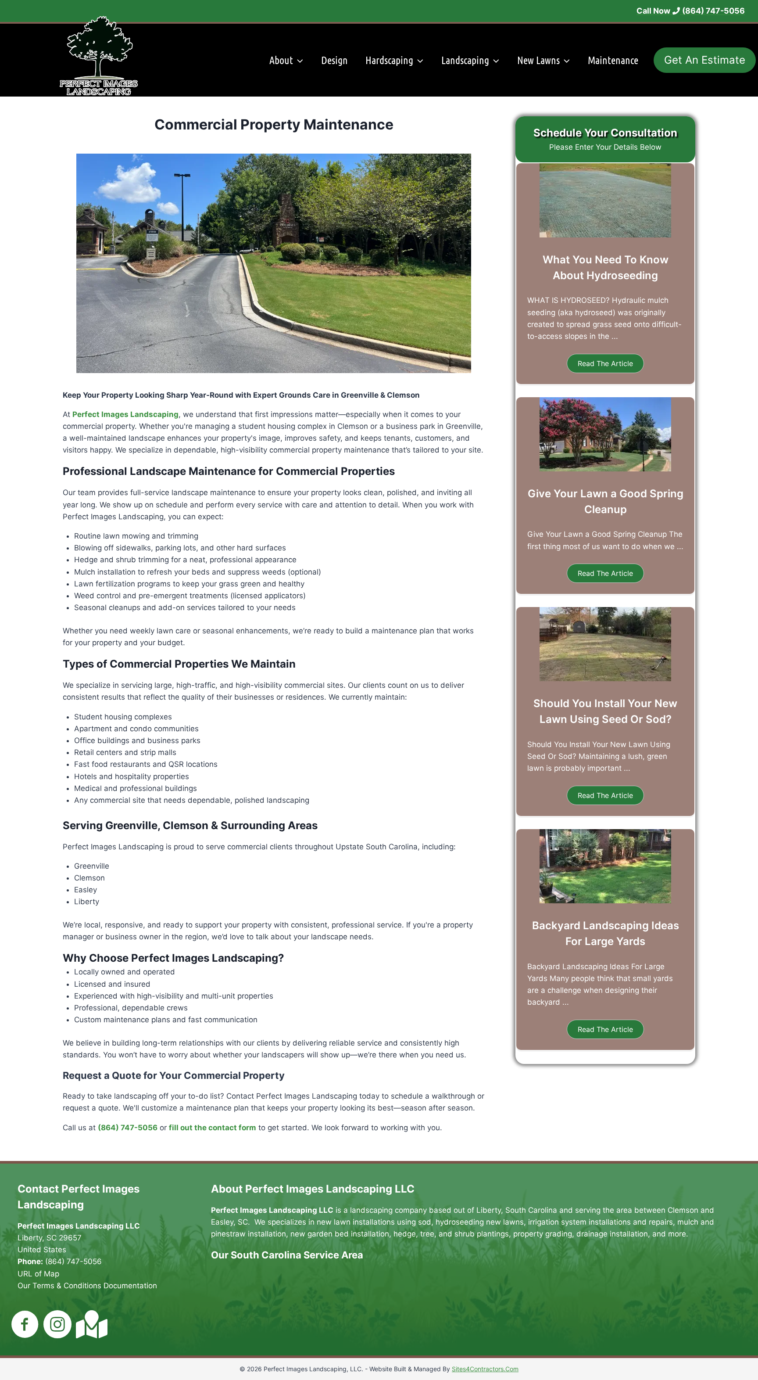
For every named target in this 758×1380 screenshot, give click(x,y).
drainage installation (612, 1233)
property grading (542, 1233)
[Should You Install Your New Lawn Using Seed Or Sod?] (605, 678)
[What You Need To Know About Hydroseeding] (605, 234)
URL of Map (38, 1273)
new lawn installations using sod (374, 1222)
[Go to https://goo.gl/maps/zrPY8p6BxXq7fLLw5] (90, 1324)
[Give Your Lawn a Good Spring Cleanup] (605, 468)
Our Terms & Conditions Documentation (87, 1285)
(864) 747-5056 (73, 1261)
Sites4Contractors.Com (485, 1369)
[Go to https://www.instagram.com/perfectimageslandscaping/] (57, 1325)
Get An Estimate (704, 60)
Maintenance (613, 60)
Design (334, 60)
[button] (605, 363)
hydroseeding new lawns (480, 1222)
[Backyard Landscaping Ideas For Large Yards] (605, 900)
